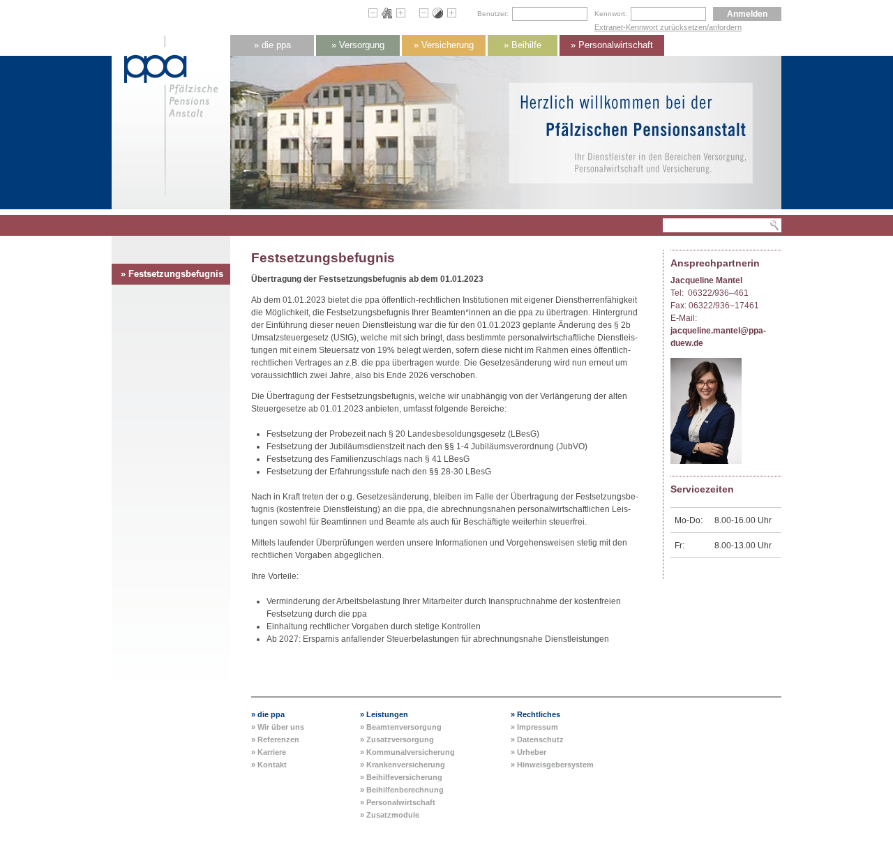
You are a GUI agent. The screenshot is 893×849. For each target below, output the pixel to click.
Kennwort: (610, 13)
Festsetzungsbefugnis (175, 274)
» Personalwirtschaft (612, 45)
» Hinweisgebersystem (552, 764)
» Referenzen (275, 739)
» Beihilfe (522, 45)
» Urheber (528, 752)
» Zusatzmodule (389, 815)
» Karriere (268, 752)
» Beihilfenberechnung (402, 790)
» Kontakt (269, 764)
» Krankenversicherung (402, 764)
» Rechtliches (535, 714)
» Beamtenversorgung (401, 727)
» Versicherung (444, 45)
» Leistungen (384, 714)
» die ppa (272, 45)
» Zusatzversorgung (397, 739)
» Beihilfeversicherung (401, 777)
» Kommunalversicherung (407, 752)
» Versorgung (357, 45)
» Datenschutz (537, 739)
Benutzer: (493, 13)
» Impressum (534, 727)
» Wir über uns (277, 727)
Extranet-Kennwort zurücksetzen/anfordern (668, 27)
